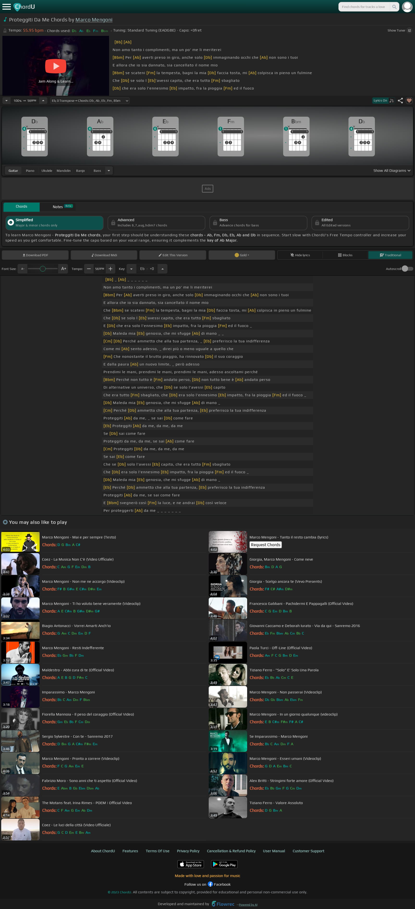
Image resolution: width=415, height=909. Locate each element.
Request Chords (265, 544)
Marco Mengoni (93, 20)
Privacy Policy (188, 851)
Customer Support (308, 851)
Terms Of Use (158, 851)
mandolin (64, 171)
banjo (80, 171)
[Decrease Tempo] (6, 100)
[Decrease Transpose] (131, 269)
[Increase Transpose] (162, 269)
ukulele (47, 171)
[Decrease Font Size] (22, 269)
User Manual (274, 851)
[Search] (394, 7)
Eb (147, 267)
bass (97, 171)
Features (130, 851)
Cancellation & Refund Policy (231, 851)
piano (30, 171)
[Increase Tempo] (43, 100)
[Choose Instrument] (108, 170)
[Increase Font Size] (63, 269)
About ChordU (103, 851)
